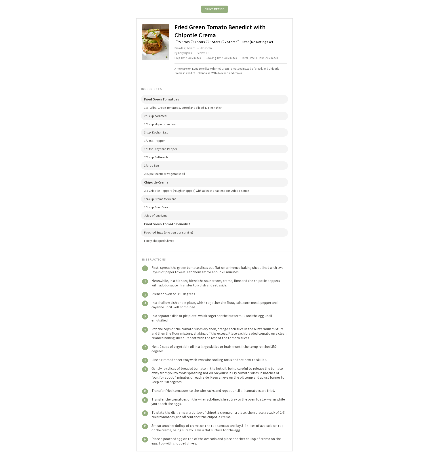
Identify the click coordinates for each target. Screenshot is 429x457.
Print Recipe (214, 9)
